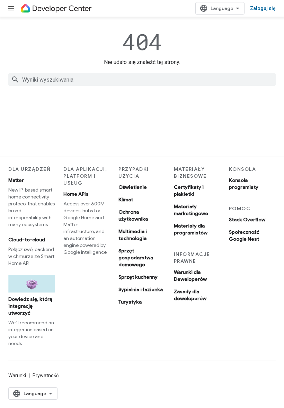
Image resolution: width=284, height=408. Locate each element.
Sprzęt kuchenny (138, 277)
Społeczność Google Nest (244, 235)
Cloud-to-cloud (26, 240)
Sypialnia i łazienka (140, 289)
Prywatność (46, 375)
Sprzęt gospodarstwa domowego (135, 258)
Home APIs (76, 194)
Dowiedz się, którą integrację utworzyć (30, 306)
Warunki (17, 375)
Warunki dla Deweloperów (190, 275)
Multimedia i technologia (132, 234)
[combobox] (142, 79)
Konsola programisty (243, 183)
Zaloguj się (263, 8)
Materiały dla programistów (190, 229)
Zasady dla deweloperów (190, 295)
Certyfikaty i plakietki (189, 190)
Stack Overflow (247, 219)
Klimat (125, 199)
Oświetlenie (132, 187)
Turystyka (130, 302)
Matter (16, 180)
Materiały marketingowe (191, 209)
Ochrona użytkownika (133, 215)
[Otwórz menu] (11, 8)
